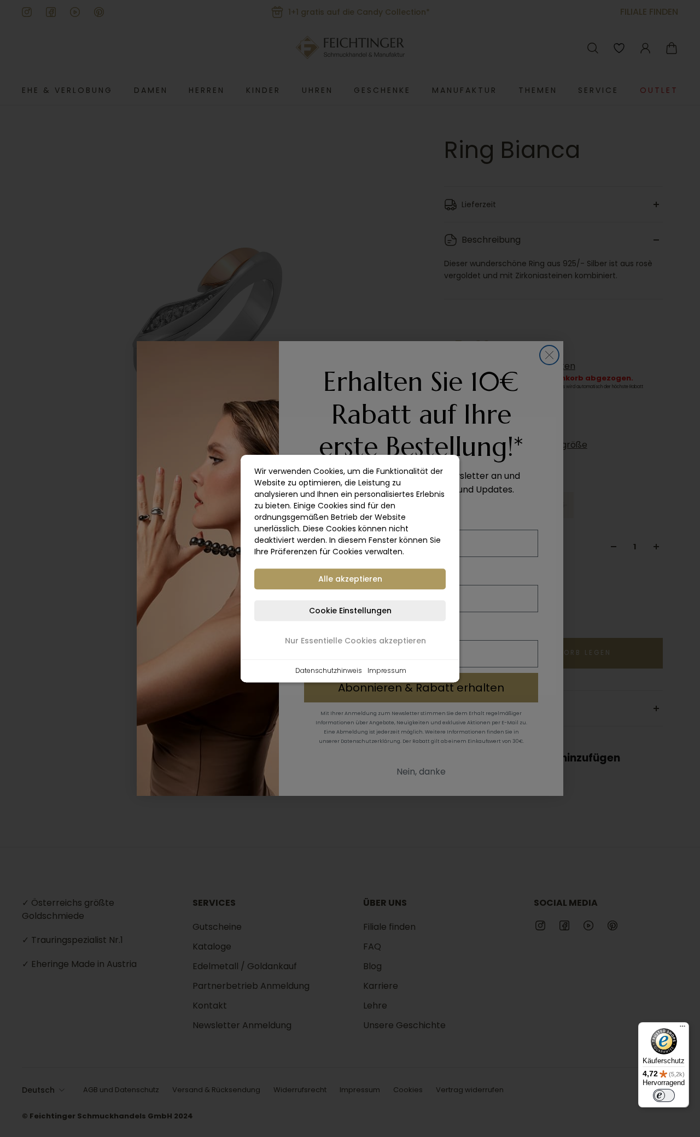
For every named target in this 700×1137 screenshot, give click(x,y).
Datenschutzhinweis (328, 670)
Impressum (387, 670)
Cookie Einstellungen (350, 610)
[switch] (664, 1095)
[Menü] (682, 1028)
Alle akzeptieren (350, 578)
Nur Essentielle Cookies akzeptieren (355, 640)
